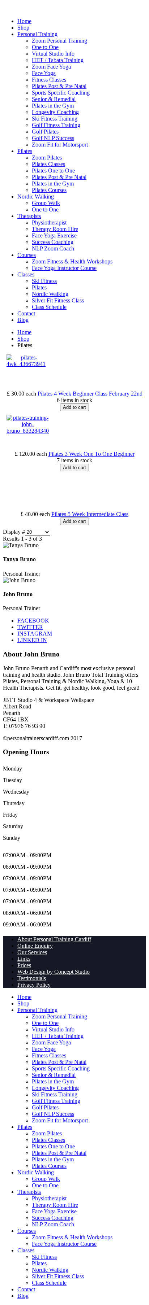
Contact (26, 313)
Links (23, 959)
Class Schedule (49, 307)
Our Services (32, 952)
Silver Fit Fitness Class (58, 300)
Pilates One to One (53, 170)
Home (24, 21)
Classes (25, 274)
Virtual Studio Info (53, 54)
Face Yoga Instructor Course (64, 268)
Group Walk (46, 203)
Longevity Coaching (55, 112)
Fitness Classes (49, 80)
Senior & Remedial (54, 99)
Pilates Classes (48, 164)
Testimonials (31, 978)
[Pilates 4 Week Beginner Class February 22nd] (26, 364)
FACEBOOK (33, 620)
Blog (23, 320)
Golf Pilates (45, 131)
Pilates (24, 151)
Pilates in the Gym (53, 105)
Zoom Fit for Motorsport (60, 144)
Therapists (29, 216)
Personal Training (37, 34)
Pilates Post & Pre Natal (59, 86)
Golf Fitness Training (56, 125)
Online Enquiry (35, 946)
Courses (26, 255)
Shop (23, 28)
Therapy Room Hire (55, 229)
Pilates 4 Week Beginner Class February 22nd (90, 393)
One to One (45, 47)
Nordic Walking (35, 196)
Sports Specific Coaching (61, 93)
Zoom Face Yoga (51, 67)
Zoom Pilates (47, 157)
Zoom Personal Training (59, 41)
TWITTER (30, 627)
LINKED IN (32, 640)
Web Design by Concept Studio (53, 972)
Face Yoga (44, 73)
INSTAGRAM (34, 633)
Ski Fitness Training (54, 118)
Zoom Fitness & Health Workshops (72, 261)
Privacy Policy (34, 985)
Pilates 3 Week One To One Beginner (91, 454)
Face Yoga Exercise (54, 235)
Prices (24, 965)
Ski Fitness (44, 281)
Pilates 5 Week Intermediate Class (89, 514)
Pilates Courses (49, 190)
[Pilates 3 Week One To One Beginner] (28, 431)
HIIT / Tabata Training (58, 60)
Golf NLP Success (53, 138)
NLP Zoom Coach (53, 248)
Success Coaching (52, 242)
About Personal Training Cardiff (54, 939)
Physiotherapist (49, 222)
